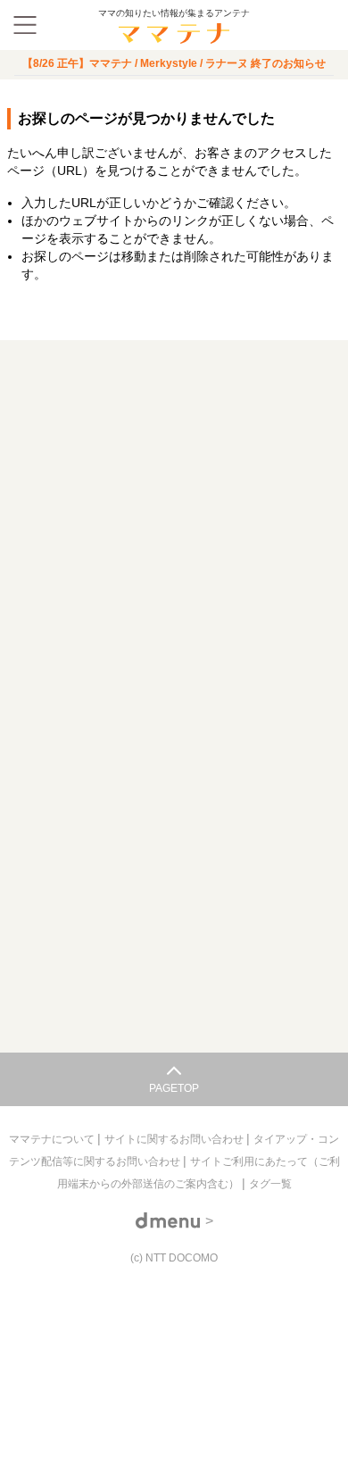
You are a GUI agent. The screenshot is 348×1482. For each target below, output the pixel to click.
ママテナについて (53, 1139)
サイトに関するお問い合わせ (175, 1139)
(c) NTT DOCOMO (174, 1258)
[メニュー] (25, 25)
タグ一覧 (270, 1184)
